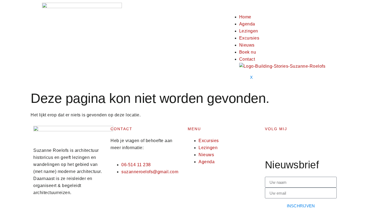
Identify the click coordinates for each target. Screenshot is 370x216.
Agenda (247, 24)
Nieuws (247, 45)
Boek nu (247, 52)
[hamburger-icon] (250, 8)
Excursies (249, 38)
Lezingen (248, 31)
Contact (247, 59)
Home (245, 17)
